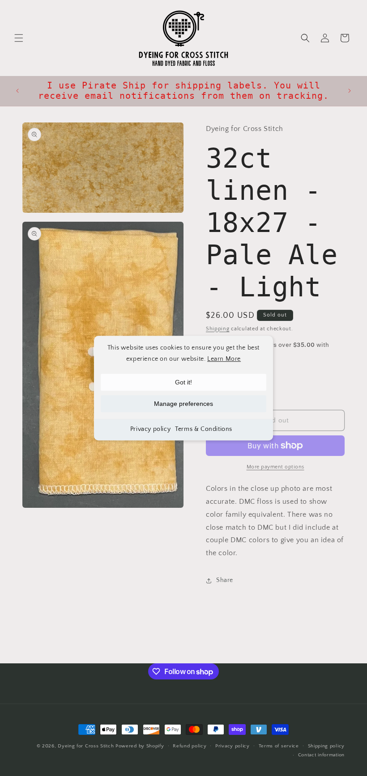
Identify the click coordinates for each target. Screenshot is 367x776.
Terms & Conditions (203, 429)
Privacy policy (150, 429)
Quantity (217, 370)
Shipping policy (326, 746)
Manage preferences (183, 404)
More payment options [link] (275, 467)
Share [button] (224, 580)
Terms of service (279, 746)
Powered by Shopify (139, 746)
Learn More (224, 359)
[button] (19, 38)
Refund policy (189, 746)
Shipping (218, 329)
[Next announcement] (349, 91)
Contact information (321, 755)
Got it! (183, 382)
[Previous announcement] (17, 91)
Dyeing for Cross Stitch (86, 746)
